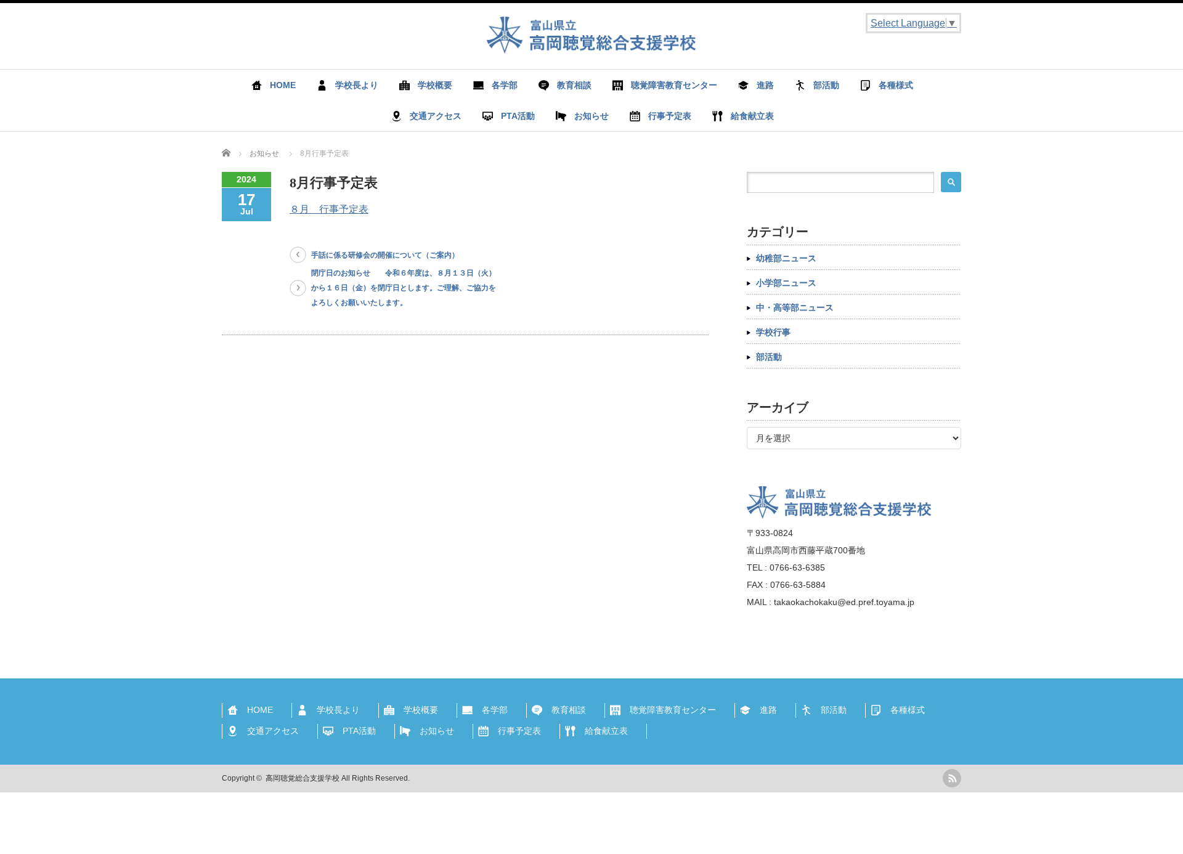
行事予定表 (669, 116)
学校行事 (773, 332)
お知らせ (591, 116)
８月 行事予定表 (329, 209)
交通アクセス (435, 116)
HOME (283, 85)
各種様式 (896, 85)
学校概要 (435, 85)
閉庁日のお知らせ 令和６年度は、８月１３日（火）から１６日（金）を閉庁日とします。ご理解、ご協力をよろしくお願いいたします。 (403, 288)
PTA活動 (518, 116)
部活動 (826, 85)
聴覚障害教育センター (674, 85)
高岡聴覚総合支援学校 (302, 778)
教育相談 (574, 85)
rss (952, 778)
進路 (765, 85)
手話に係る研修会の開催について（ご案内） (385, 255)
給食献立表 (752, 116)
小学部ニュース (786, 283)
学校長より (356, 85)
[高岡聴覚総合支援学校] (591, 47)
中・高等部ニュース (795, 307)
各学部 (505, 85)
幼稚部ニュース (786, 258)
